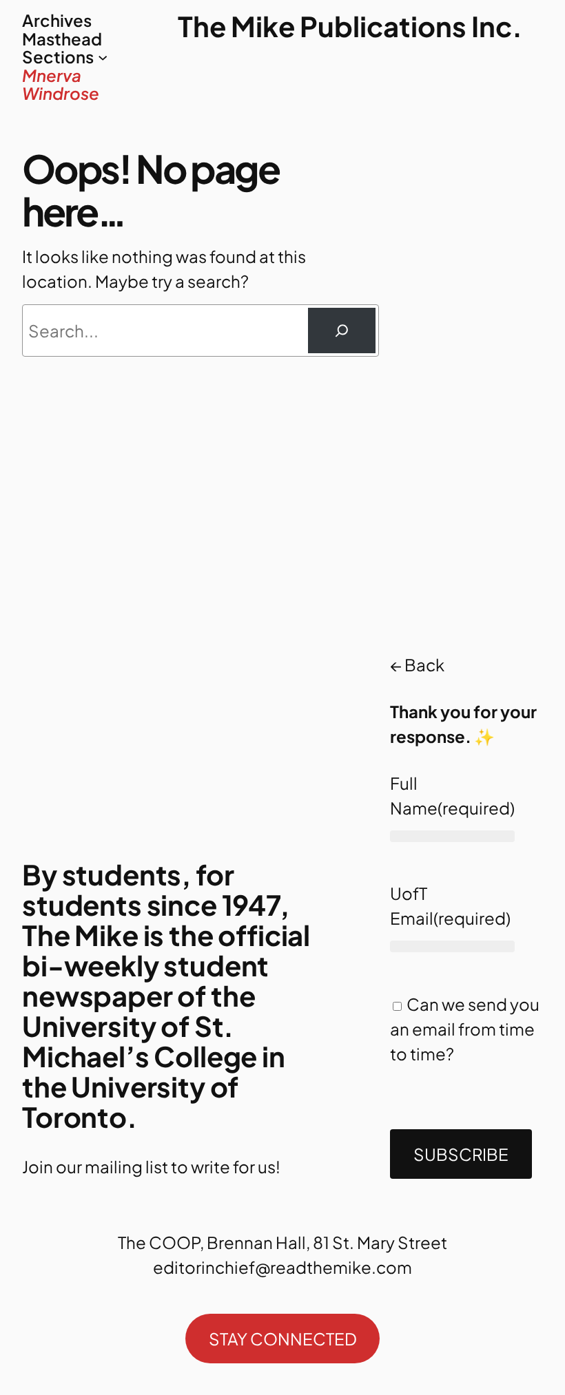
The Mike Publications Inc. (350, 25)
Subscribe (460, 1154)
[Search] (342, 330)
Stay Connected (283, 1338)
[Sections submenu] (102, 56)
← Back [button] (417, 664)
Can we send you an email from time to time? (465, 1029)
